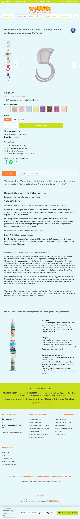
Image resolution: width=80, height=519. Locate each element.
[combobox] (27, 16)
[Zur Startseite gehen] (40, 9)
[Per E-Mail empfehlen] (15, 162)
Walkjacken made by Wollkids (39, 425)
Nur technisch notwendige (31, 513)
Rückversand (60, 425)
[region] (40, 65)
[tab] (9, 173)
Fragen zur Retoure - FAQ (64, 428)
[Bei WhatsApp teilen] (11, 162)
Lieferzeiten (59, 431)
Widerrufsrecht (7, 458)
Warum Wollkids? (35, 419)
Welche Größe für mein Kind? (39, 434)
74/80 (22, 119)
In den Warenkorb (40, 125)
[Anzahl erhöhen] (16, 125)
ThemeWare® (55, 501)
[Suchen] (38, 16)
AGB (3, 455)
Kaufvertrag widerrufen (10, 461)
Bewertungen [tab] (34, 173)
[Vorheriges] (15, 64)
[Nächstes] (74, 64)
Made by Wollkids (35, 422)
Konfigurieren (49, 513)
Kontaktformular (15, 433)
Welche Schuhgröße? (36, 437)
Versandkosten (53, 500)
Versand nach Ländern (63, 422)
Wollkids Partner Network (51, 481)
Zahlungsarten (60, 434)
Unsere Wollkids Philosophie (39, 428)
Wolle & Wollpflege (35, 431)
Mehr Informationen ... (9, 517)
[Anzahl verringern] (6, 125)
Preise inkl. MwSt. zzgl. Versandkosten (14, 96)
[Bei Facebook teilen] (6, 162)
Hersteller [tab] (21, 173)
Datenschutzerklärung (10, 465)
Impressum (6, 452)
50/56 (7, 119)
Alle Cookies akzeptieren (67, 513)
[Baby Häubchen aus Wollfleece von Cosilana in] (45, 65)
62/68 (15, 119)
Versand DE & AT (61, 419)
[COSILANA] (73, 32)
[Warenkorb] (75, 16)
